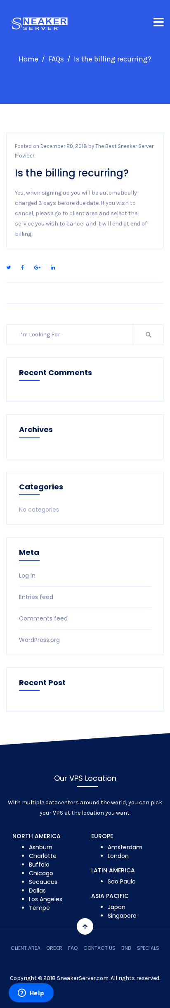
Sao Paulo (122, 881)
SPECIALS (148, 948)
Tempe (39, 908)
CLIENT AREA (25, 948)
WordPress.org (39, 640)
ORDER (54, 948)
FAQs (56, 58)
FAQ (73, 948)
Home (28, 58)
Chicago (41, 873)
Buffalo (39, 864)
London (118, 856)
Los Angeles (45, 899)
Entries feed (36, 597)
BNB (126, 948)
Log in (27, 575)
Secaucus (43, 882)
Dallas (37, 890)
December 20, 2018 (63, 146)
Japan (116, 907)
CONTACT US (99, 948)
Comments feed (43, 618)
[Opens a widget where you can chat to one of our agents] (31, 993)
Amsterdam (125, 847)
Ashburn (40, 847)
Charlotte (43, 856)
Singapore (122, 916)
